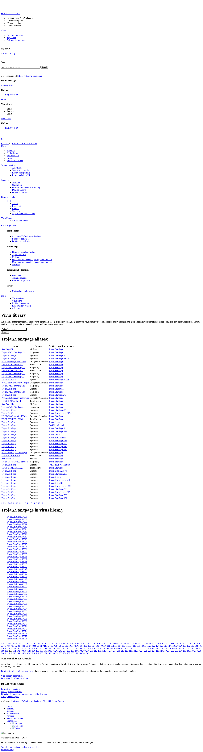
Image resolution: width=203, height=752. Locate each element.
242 (10, 653)
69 (180, 643)
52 (133, 643)
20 (45, 643)
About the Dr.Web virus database (26, 236)
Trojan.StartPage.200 (58, 474)
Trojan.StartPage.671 (58, 440)
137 (6, 648)
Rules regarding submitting (30, 76)
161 (99, 648)
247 (29, 653)
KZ (25, 143)
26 (61, 643)
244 (18, 653)
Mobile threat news (20, 303)
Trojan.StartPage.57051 (17, 584)
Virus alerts (17, 301)
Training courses (19, 278)
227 (153, 651)
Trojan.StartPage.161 (58, 498)
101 (70, 646)
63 (163, 643)
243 (14, 653)
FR (17, 143)
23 (53, 643)
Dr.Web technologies (21, 241)
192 (18, 651)
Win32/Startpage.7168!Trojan (14, 452)
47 (119, 643)
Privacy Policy (7, 749)
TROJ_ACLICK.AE (11, 455)
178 (165, 648)
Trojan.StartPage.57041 (17, 569)
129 (177, 646)
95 (52, 646)
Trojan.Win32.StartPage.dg (13, 392)
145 (37, 648)
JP (22, 143)
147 (45, 648)
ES (13, 143)
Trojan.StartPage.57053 (17, 589)
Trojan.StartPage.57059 (17, 599)
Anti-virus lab (13, 155)
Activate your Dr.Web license (20, 18)
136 (2, 648)
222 (134, 651)
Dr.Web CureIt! (19, 190)
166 (118, 648)
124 (157, 646)
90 (38, 646)
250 (41, 653)
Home (9, 706)
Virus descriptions (20, 220)
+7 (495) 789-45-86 (9, 95)
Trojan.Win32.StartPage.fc (13, 407)
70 (183, 643)
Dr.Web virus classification (23, 252)
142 (26, 648)
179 (169, 648)
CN (7, 143)
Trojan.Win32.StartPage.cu (13, 386)
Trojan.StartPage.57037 (17, 559)
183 (184, 648)
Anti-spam (15, 701)
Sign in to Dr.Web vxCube (23, 213)
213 (99, 651)
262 (87, 653)
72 (188, 643)
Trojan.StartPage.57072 (17, 629)
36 (89, 643)
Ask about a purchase (16, 40)
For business (12, 153)
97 (57, 646)
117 (130, 646)
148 (49, 648)
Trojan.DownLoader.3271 (60, 492)
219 (122, 651)
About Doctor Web (15, 160)
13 (25, 503)
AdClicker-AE (8, 458)
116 (127, 646)
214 (103, 651)
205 (68, 651)
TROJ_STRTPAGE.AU (12, 364)
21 (47, 643)
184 (188, 648)
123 (153, 646)
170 (134, 648)
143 (29, 648)
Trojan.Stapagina (56, 389)
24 (56, 643)
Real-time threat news (21, 306)
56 (144, 643)
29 (69, 643)
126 (165, 646)
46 (116, 643)
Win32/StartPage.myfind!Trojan (15, 398)
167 (122, 648)
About (15, 203)
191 (14, 651)
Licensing (16, 206)
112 (112, 646)
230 (165, 651)
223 (138, 651)
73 (191, 643)
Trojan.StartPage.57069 (17, 621)
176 (157, 648)
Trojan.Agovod (55, 422)
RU (3, 143)
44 (111, 643)
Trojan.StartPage (56, 349)
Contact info (12, 721)
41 (103, 643)
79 (8, 646)
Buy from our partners (16, 35)
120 (142, 646)
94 (49, 646)
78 (5, 646)
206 (72, 651)
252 (49, 653)
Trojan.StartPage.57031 (17, 549)
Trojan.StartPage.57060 (17, 601)
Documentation (14, 23)
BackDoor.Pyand (56, 425)
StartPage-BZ (7, 349)
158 (87, 648)
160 (95, 648)
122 (149, 646)
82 (16, 646)
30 (72, 643)
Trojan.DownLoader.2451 (60, 480)
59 (152, 643)
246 (26, 653)
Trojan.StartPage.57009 (17, 522)
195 (29, 651)
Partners (10, 716)
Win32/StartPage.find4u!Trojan (15, 383)
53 (136, 643)
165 (115, 648)
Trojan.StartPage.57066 (17, 614)
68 (177, 643)
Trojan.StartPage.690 (58, 443)
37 (91, 643)
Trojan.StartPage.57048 (17, 579)
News (9, 158)
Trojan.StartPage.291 (58, 431)
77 (2, 646)
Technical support (15, 20)
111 (108, 646)
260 (80, 653)
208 (80, 651)
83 (19, 646)
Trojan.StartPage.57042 (17, 571)
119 (138, 646)
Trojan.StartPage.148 (58, 355)
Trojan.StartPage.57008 (17, 519)
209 (84, 651)
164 (111, 648)
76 (199, 643)
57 (147, 643)
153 (68, 648)
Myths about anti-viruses (23, 291)
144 (33, 648)
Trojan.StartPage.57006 (17, 517)
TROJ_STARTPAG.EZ (12, 468)
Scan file (16, 182)
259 (76, 653)
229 (161, 651)
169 (130, 648)
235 (184, 651)
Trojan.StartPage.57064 (17, 609)
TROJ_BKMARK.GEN (12, 401)
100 (66, 646)
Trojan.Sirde (54, 434)
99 (63, 646)
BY (33, 143)
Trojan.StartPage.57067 (17, 616)
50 (127, 643)
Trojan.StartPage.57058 (17, 596)
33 (80, 643)
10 (17, 503)
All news (16, 308)
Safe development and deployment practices (20, 747)
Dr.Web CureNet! (20, 192)
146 (41, 648)
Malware (16, 257)
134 (196, 646)
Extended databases (20, 239)
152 (64, 648)
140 (18, 648)
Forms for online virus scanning (26, 187)
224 (141, 651)
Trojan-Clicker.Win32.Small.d (15, 462)
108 (97, 646)
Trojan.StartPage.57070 (17, 624)
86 (27, 646)
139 (14, 648)
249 (37, 653)
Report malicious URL (22, 175)
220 (126, 651)
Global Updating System (53, 701)
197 (37, 651)
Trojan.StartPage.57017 (17, 537)
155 (76, 648)
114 (119, 646)
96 (55, 646)
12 (22, 503)
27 (64, 643)
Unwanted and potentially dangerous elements (32, 262)
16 (33, 503)
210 (87, 651)
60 (155, 643)
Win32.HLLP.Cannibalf (59, 465)
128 (173, 646)
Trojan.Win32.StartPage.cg (13, 376)
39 (97, 643)
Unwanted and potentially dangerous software (32, 259)
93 (46, 646)
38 (94, 643)
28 (67, 643)
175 (153, 648)
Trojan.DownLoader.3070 (60, 413)
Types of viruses (19, 254)
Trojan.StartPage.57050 (17, 581)
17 (36, 503)
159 (91, 648)
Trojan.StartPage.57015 (17, 532)
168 (126, 648)
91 (41, 646)
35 (86, 643)
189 (6, 651)
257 (68, 653)
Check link (17, 185)
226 (149, 651)
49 (125, 643)
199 (45, 651)
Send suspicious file (20, 170)
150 (57, 648)
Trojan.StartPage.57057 (17, 594)
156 (80, 648)
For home (11, 150)
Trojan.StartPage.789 (58, 495)
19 (42, 503)
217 (114, 651)
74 (194, 643)
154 (72, 648)
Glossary (16, 264)
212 (95, 651)
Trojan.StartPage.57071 (17, 626)
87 (30, 646)
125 (161, 646)
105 (85, 646)
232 (172, 651)
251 (45, 653)
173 (145, 648)
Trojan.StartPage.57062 (17, 606)
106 (89, 646)
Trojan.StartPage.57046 (17, 576)
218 (118, 651)
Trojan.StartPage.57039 (17, 564)
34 (83, 643)
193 (22, 651)
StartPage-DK (8, 404)
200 (49, 651)
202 (57, 651)
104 (81, 646)
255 (60, 653)
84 (21, 646)
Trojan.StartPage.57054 (17, 591)
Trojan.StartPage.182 (58, 449)
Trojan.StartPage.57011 (17, 524)
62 (161, 643)
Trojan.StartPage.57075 (17, 634)
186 (196, 648)
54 (138, 643)
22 (50, 643)
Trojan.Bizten (55, 477)
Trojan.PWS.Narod (57, 437)
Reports (15, 208)
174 (149, 648)
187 (200, 648)
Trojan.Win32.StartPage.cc (13, 373)
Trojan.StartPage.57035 (17, 554)
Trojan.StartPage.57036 (17, 556)
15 (31, 503)
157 (84, 648)
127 (169, 646)
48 (122, 643)
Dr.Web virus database (31, 701)
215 (107, 651)
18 (39, 503)
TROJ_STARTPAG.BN (12, 370)
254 (57, 653)
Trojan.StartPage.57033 (17, 551)
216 (111, 651)
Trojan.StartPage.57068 (17, 619)
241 (6, 653)
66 (172, 643)
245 (22, 653)
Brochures (16, 275)
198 (41, 651)
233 (176, 651)
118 (134, 646)
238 (196, 651)
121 (146, 646)
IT (20, 143)
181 (176, 648)
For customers (13, 713)
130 (180, 646)
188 (2, 651)
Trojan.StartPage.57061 (17, 604)
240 (2, 653)
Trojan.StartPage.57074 (17, 631)
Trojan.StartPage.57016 (17, 534)
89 (35, 646)
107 (93, 646)
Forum (4, 99)
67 (174, 643)
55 (141, 643)
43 (108, 643)
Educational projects (21, 280)
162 (103, 648)
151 (60, 648)
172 (142, 648)
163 (107, 648)
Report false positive (21, 173)
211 (91, 651)
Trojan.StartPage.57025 (17, 544)
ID (36, 143)
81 (13, 646)
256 (64, 653)
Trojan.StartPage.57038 (17, 561)
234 (180, 651)
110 (104, 646)
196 (33, 651)
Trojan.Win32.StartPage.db (13, 352)
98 (60, 646)
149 (53, 648)
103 (78, 646)
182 (180, 648)
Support (10, 711)
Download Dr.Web (15, 25)
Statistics (16, 211)
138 (10, 648)
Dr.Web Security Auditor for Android (17, 671)
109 (101, 646)
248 (33, 653)
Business (10, 708)
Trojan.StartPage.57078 (17, 638)
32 (78, 643)
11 (20, 503)
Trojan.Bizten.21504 (58, 471)
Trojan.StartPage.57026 (17, 546)
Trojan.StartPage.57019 (17, 539)
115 (123, 646)
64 (166, 643)
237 (192, 651)
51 (130, 643)
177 (161, 648)
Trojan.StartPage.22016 (59, 379)
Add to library (9, 53)
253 (53, 653)
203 (60, 651)
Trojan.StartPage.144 (58, 428)
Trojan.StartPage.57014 (17, 529)
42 (105, 643)
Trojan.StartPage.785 (58, 446)
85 (24, 646)
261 (84, 653)
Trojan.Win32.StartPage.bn (13, 367)
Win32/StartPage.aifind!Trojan (15, 416)
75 (196, 643)
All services (17, 168)
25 (58, 643)
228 (157, 651)
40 (100, 643)
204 (64, 651)
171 (138, 648)
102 (74, 646)
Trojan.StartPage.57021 (17, 542)
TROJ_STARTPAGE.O (12, 419)
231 (169, 651)
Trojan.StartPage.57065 (17, 611)
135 (200, 646)
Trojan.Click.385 (56, 483)
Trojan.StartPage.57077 (17, 636)
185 (192, 648)
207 (76, 651)
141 (22, 648)
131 (184, 646)
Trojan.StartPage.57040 (17, 566)
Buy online (11, 37)
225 (145, 651)
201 (53, 651)
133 (192, 646)
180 (173, 648)
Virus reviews (18, 298)
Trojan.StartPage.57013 (17, 527)
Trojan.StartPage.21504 (59, 358)
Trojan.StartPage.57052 (17, 586)
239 (199, 651)
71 (185, 643)
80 (10, 646)
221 (130, 651)
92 (44, 646)
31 (75, 643)
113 (116, 646)
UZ (29, 143)
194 (26, 651)
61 (158, 643)
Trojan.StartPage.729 (58, 489)
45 (114, 643)
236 (188, 651)
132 (188, 646)
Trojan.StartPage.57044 (17, 574)
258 (72, 653)
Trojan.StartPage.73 (57, 395)
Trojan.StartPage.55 (57, 410)
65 (169, 643)
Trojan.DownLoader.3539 (60, 486)
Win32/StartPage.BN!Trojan (14, 361)
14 (28, 503)
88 (32, 646)
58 (149, 643)
